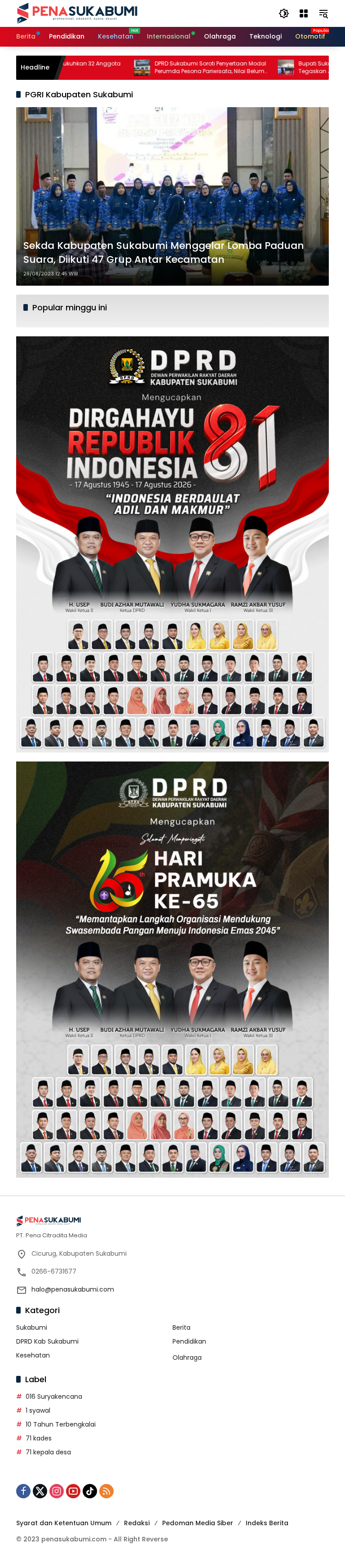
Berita (181, 1327)
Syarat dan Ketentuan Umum (63, 1522)
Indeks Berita (267, 1522)
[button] (284, 13)
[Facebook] (23, 1491)
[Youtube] (73, 1491)
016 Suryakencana (54, 1396)
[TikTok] (90, 1491)
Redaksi (137, 1522)
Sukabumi (31, 1327)
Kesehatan (33, 1355)
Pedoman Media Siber (197, 1522)
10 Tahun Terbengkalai (61, 1424)
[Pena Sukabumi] (77, 13)
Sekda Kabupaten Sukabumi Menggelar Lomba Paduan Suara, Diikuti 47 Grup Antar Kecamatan (163, 252)
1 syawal (38, 1410)
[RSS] (106, 1491)
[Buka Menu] (303, 13)
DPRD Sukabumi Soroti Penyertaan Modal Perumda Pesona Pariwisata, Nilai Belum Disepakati (161, 67)
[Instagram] (56, 1491)
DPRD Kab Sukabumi (47, 1341)
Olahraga (187, 1357)
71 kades (39, 1438)
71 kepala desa (48, 1452)
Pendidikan (189, 1341)
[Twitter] (40, 1491)
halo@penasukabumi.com (72, 1289)
